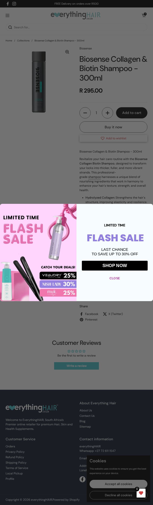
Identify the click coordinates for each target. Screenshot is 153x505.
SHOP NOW (114, 265)
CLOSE (115, 278)
